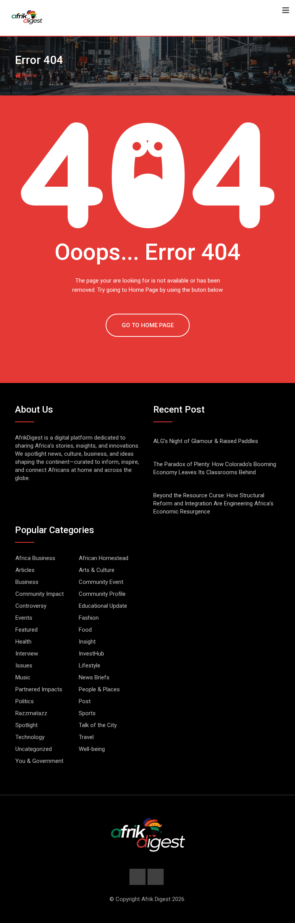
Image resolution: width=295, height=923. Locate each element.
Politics (24, 701)
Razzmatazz (31, 713)
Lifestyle (89, 665)
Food (85, 629)
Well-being (92, 749)
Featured (26, 629)
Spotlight (26, 725)
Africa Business (35, 558)
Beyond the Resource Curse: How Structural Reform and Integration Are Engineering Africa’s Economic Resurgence (213, 503)
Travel (86, 737)
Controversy (30, 605)
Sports (87, 713)
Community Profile (102, 593)
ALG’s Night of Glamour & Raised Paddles (205, 441)
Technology (30, 737)
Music (22, 677)
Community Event (101, 582)
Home (29, 75)
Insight (87, 641)
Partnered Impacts (38, 689)
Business (26, 582)
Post (85, 701)
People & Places (99, 689)
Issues (23, 665)
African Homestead (103, 558)
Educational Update (103, 605)
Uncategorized (33, 749)
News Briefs (94, 677)
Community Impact (39, 593)
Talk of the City (98, 725)
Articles (25, 570)
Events (23, 617)
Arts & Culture (96, 570)
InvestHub (91, 653)
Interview (26, 653)
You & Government (39, 760)
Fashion (89, 617)
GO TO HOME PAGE (148, 325)
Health (23, 641)
